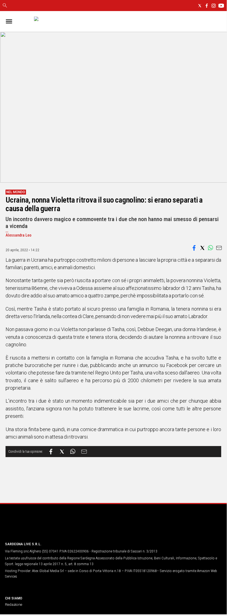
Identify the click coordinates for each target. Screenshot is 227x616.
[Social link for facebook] (207, 6)
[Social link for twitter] (200, 6)
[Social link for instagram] (214, 6)
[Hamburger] (9, 21)
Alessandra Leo (19, 235)
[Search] (5, 5)
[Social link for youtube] (221, 6)
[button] (194, 248)
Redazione (13, 604)
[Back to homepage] (34, 526)
